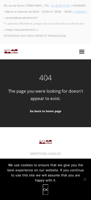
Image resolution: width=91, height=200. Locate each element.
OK (45, 190)
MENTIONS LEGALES (45, 153)
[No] (84, 179)
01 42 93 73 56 (60, 5)
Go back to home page (45, 111)
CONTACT (81, 11)
